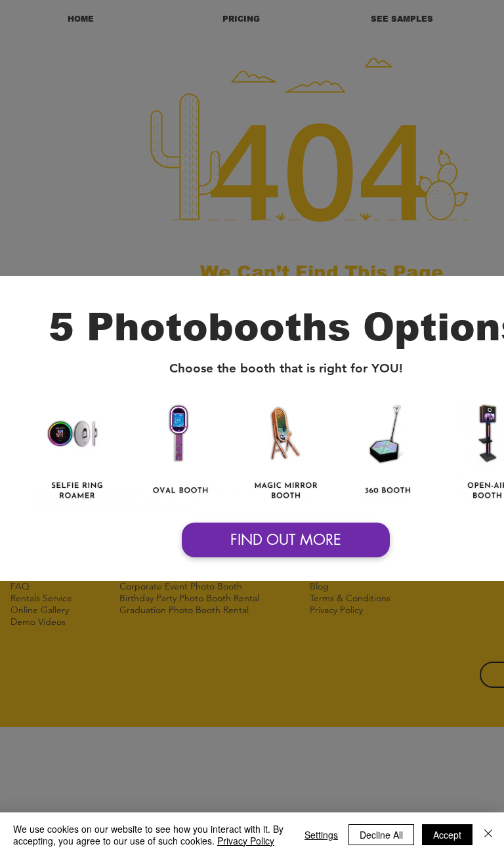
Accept (447, 834)
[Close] (488, 835)
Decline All (381, 834)
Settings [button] (321, 834)
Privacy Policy (245, 840)
